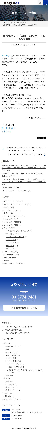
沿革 (7, 349)
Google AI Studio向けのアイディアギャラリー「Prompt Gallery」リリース (22, 175)
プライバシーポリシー (12, 399)
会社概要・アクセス (13, 346)
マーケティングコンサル (15, 364)
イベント (7, 207)
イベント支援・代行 (13, 361)
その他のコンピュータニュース (15, 204)
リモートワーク (9, 254)
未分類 (6, 260)
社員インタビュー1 (13, 387)
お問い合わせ (9, 396)
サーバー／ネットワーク (13, 216)
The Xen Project (8, 128)
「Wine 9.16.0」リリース (11, 187)
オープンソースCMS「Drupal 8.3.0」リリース (25, 155)
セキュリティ (9, 219)
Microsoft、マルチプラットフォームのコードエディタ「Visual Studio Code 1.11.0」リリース (25, 149)
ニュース (7, 228)
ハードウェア (11, 240)
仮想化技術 (10, 246)
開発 (7, 249)
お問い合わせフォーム (26, 308)
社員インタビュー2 (13, 390)
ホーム (4, 23)
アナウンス (6, 131)
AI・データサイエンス (12, 201)
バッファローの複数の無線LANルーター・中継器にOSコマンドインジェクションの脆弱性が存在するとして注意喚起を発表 (24, 181)
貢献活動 (9, 375)
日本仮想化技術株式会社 (13, 330)
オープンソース (9, 210)
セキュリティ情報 (17, 23)
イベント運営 (11, 358)
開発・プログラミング (12, 263)
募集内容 (9, 381)
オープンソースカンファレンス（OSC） (18, 327)
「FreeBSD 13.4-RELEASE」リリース (16, 191)
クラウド (7, 213)
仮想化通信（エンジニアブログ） (18, 333)
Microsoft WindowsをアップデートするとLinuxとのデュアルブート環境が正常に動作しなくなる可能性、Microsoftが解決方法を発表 (24, 167)
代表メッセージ (12, 352)
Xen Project (6, 56)
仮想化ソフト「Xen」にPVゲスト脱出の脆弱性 (19, 25)
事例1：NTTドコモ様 (16, 367)
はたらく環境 (11, 384)
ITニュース (8, 393)
